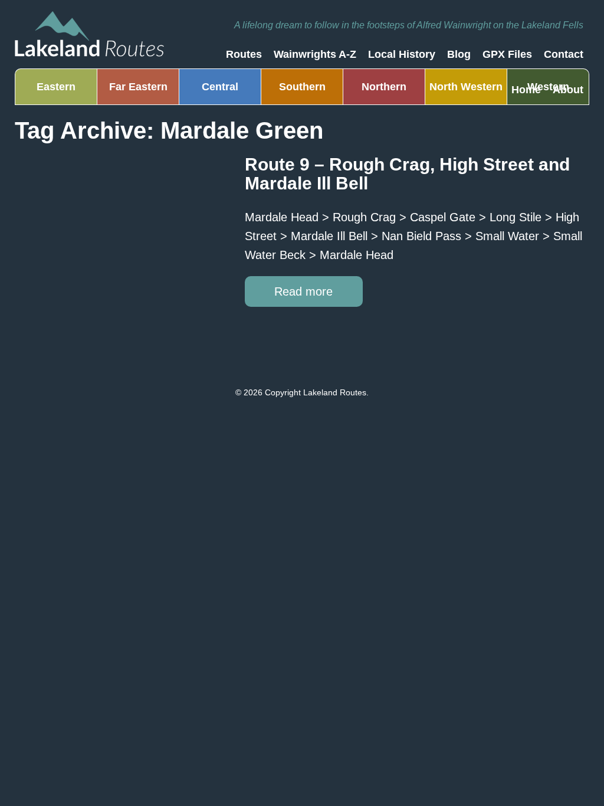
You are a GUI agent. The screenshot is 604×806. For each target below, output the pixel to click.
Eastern (56, 87)
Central (220, 87)
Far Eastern (138, 87)
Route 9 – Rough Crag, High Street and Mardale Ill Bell (407, 174)
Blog (459, 54)
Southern (302, 87)
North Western (466, 87)
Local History (401, 54)
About (568, 90)
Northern (384, 87)
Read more (303, 291)
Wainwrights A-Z (315, 54)
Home (526, 90)
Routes (244, 54)
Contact (563, 54)
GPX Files (507, 54)
